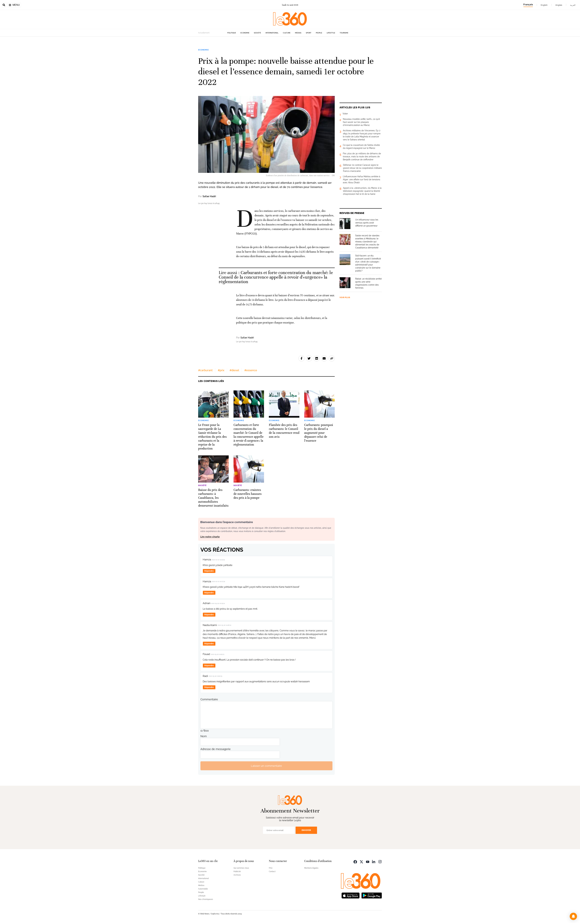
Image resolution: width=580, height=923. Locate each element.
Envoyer (306, 830)
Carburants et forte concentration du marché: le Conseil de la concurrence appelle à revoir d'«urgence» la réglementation (276, 277)
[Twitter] (361, 861)
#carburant (205, 370)
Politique (231, 33)
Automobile (203, 889)
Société (257, 33)
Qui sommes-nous (241, 868)
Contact (272, 871)
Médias (298, 33)
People (319, 33)
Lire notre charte (210, 536)
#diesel (234, 370)
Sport (308, 33)
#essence (250, 370)
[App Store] (351, 895)
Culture (286, 33)
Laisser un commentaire (266, 765)
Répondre (209, 571)
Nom (203, 736)
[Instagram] (380, 861)
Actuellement (203, 33)
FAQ (270, 868)
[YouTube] (367, 861)
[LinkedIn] (374, 861)
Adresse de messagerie (215, 749)
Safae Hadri (209, 196)
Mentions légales (311, 868)
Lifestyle (331, 33)
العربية (572, 5)
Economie (244, 33)
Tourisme (344, 33)
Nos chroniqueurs (205, 899)
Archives (237, 875)
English (544, 5)
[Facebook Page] (355, 861)
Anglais (558, 5)
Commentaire (209, 699)
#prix (221, 370)
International (272, 33)
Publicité (237, 871)
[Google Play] (371, 895)
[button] (573, 916)
